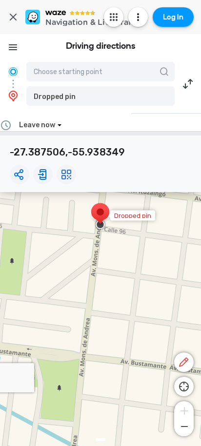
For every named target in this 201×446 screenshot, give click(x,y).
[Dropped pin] (100, 217)
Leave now (37, 125)
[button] (100, 96)
